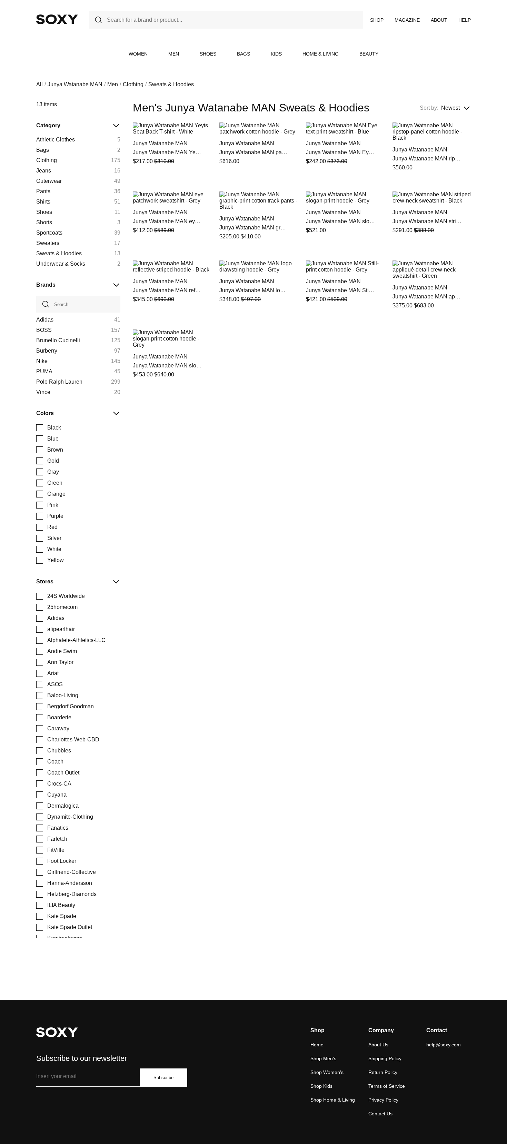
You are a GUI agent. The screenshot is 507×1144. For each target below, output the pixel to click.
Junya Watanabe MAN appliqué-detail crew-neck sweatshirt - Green (426, 296)
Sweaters (47, 243)
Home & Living (320, 54)
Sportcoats (49, 233)
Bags (243, 54)
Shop (377, 20)
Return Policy (382, 1072)
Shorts (44, 222)
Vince (43, 392)
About (439, 20)
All (39, 84)
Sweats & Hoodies (59, 253)
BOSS (44, 330)
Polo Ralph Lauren (59, 382)
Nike (42, 361)
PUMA (44, 371)
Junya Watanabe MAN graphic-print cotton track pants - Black (253, 227)
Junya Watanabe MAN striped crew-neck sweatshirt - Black (426, 221)
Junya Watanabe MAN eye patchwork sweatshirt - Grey (167, 221)
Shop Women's (327, 1072)
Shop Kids (321, 1086)
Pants (43, 191)
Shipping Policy (384, 1058)
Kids (276, 54)
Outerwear (49, 181)
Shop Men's (323, 1058)
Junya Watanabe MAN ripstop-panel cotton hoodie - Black (426, 158)
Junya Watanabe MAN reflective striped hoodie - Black (167, 290)
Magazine (407, 20)
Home (317, 1044)
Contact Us (380, 1113)
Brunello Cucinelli (58, 340)
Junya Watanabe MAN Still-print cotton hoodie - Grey (340, 290)
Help (464, 20)
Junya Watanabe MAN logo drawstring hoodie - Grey (253, 290)
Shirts (43, 202)
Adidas (44, 320)
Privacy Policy (383, 1100)
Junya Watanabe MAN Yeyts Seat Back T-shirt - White (167, 152)
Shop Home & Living (332, 1100)
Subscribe (163, 1077)
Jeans (43, 171)
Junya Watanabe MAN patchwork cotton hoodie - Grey (253, 152)
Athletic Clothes (55, 139)
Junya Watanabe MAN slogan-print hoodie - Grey (340, 221)
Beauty (368, 54)
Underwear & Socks (60, 264)
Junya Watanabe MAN (75, 84)
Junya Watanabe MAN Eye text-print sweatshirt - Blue (340, 152)
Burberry (46, 351)
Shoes (208, 54)
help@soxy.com (443, 1044)
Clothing (133, 84)
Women (138, 54)
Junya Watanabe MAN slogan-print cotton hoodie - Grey (167, 365)
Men (173, 54)
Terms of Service (386, 1086)
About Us (378, 1044)
